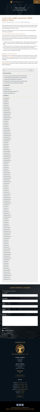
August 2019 (6, 238)
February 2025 (6, 130)
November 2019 (7, 233)
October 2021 (6, 201)
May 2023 (6, 167)
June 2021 (6, 208)
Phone (3, 304)
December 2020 (7, 215)
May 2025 (6, 124)
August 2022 (6, 183)
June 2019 (6, 241)
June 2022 (6, 186)
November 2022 (7, 177)
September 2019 (7, 236)
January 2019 (6, 250)
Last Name (5, 298)
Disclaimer (4, 328)
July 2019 (5, 240)
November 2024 (7, 135)
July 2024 (5, 142)
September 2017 (7, 279)
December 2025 (7, 112)
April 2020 (6, 224)
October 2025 (6, 115)
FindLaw (33, 408)
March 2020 (6, 225)
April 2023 (6, 169)
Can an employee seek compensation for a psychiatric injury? (15, 77)
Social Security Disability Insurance (10, 91)
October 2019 (6, 234)
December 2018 (7, 252)
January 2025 (6, 131)
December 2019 (7, 231)
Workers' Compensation (25, 22)
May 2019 (6, 243)
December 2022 (7, 176)
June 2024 (6, 144)
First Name (5, 293)
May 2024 (6, 146)
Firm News (6, 87)
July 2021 (5, 206)
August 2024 (6, 140)
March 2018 (6, 268)
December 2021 (7, 197)
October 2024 (6, 137)
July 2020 (5, 218)
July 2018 (5, 261)
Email (3, 309)
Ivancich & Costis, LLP (11, 22)
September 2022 (7, 181)
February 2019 (6, 248)
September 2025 (7, 117)
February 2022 (6, 193)
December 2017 (7, 273)
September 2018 (7, 257)
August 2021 (6, 204)
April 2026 (6, 105)
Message (4, 314)
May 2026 (6, 103)
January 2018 (6, 272)
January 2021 (6, 213)
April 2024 (6, 147)
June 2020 (6, 220)
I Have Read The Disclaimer (9, 330)
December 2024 (7, 133)
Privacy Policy (16, 408)
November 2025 (7, 114)
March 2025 (6, 128)
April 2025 (6, 126)
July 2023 (5, 163)
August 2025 (6, 119)
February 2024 (6, 151)
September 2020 (7, 217)
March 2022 (6, 192)
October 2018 (6, 256)
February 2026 (6, 108)
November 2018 (7, 254)
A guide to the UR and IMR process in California (13, 79)
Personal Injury (7, 89)
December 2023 (7, 154)
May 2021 (6, 209)
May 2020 (6, 222)
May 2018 (6, 264)
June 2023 (6, 165)
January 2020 (6, 229)
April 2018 (6, 266)
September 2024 (7, 138)
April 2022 (6, 190)
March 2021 (6, 211)
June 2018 (6, 263)
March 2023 (6, 170)
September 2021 (7, 202)
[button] (37, 2)
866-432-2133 (20, 371)
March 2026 (6, 106)
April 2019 (6, 245)
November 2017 (7, 275)
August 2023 (6, 162)
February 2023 (6, 172)
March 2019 (6, 247)
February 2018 (6, 270)
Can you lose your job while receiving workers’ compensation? (15, 75)
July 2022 (5, 185)
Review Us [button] (20, 396)
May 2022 (6, 188)
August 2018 (6, 259)
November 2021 (7, 199)
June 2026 (6, 101)
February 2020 (6, 227)
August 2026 (6, 98)
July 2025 (5, 121)
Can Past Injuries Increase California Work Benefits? (13, 82)
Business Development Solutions (24, 408)
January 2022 (6, 195)
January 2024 (6, 153)
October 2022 (6, 179)
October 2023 (6, 158)
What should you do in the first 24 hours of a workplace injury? (15, 81)
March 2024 (6, 149)
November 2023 (7, 156)
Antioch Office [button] (20, 375)
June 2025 (6, 122)
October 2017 (6, 277)
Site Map (11, 408)
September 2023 (7, 160)
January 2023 (6, 174)
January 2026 (6, 110)
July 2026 (5, 99)
